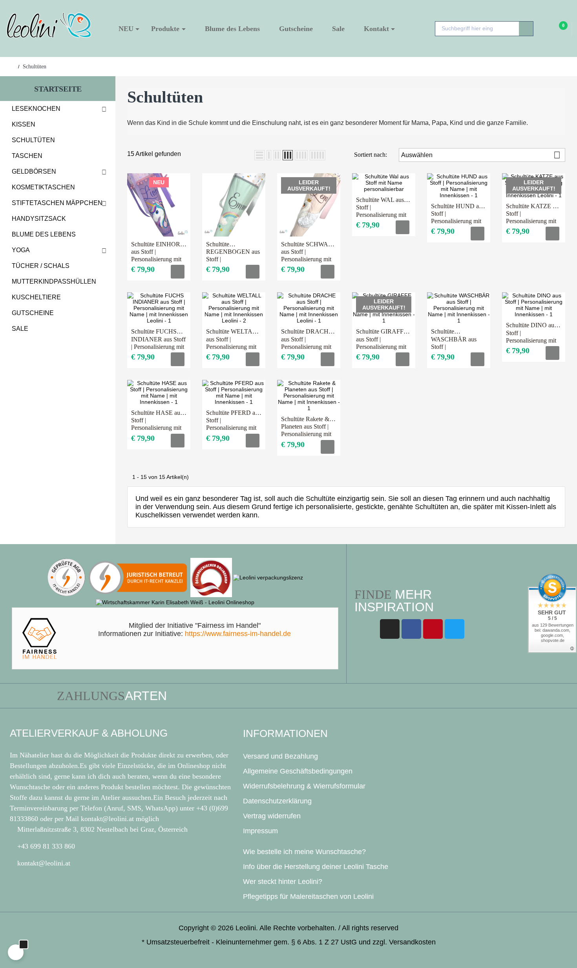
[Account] (545, 29)
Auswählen (481, 155)
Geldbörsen (34, 171)
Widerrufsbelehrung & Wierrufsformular (304, 786)
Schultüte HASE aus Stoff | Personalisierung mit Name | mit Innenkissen (157, 420)
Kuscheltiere (36, 297)
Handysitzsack (39, 218)
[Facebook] (411, 629)
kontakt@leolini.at (108, 819)
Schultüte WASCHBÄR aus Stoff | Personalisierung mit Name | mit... (456, 339)
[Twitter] (454, 629)
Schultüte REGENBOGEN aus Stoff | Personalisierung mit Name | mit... (233, 252)
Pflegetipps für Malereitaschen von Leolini (308, 896)
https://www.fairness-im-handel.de (238, 634)
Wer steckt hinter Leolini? (282, 881)
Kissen (23, 124)
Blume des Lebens (44, 234)
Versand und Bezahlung (280, 756)
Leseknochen (36, 108)
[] (177, 272)
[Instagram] (390, 629)
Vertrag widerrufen (272, 816)
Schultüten (33, 140)
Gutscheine (33, 313)
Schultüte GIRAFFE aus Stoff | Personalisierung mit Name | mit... (381, 339)
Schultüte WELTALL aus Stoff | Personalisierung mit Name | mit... (233, 339)
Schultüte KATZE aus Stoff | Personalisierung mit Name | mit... (533, 214)
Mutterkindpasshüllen (54, 281)
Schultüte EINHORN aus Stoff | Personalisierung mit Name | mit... (158, 252)
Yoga (21, 250)
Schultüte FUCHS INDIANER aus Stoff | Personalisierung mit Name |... (158, 339)
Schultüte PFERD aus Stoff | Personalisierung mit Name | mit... (233, 420)
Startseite (58, 88)
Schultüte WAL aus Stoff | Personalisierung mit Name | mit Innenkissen (381, 207)
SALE (20, 328)
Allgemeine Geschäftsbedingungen (297, 771)
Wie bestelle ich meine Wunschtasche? (304, 851)
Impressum (260, 830)
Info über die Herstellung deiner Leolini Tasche (315, 866)
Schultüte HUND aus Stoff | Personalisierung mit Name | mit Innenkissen (457, 214)
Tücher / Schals (40, 265)
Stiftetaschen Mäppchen (57, 203)
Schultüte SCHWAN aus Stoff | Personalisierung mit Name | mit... (307, 252)
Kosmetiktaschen (43, 187)
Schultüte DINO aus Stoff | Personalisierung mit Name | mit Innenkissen (531, 333)
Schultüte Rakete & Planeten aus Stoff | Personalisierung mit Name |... (306, 427)
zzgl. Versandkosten (404, 942)
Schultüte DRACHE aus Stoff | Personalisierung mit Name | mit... (306, 339)
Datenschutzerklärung (277, 801)
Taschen (27, 155)
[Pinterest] (433, 629)
